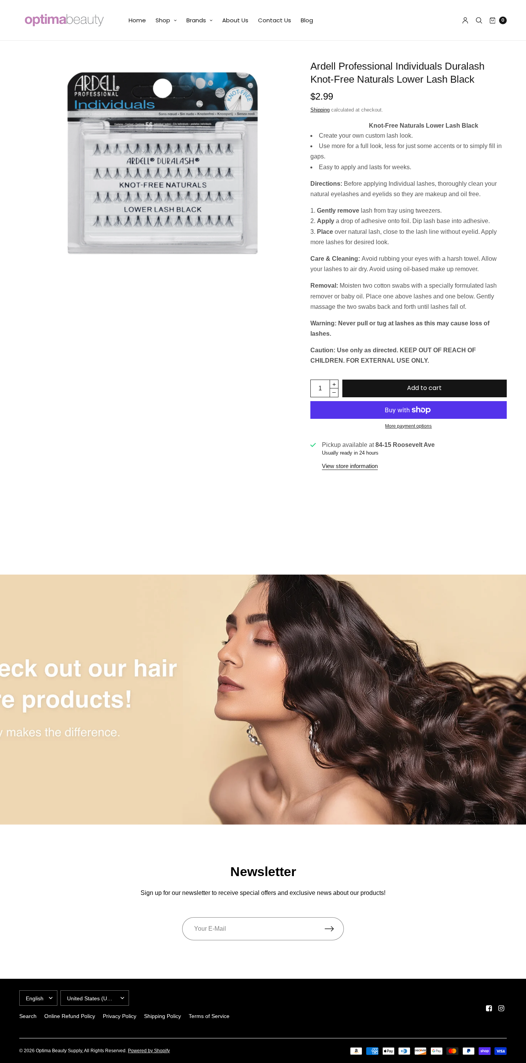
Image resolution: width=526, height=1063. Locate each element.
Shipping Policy (162, 1016)
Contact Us (274, 20)
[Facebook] (489, 1008)
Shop (163, 20)
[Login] (465, 20)
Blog (307, 20)
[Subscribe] (334, 928)
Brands (196, 20)
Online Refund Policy (69, 1016)
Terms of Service (209, 1016)
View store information (350, 466)
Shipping (320, 110)
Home (137, 20)
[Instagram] (501, 1008)
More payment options (408, 426)
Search (28, 1016)
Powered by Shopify (149, 1050)
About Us (235, 20)
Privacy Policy (119, 1016)
